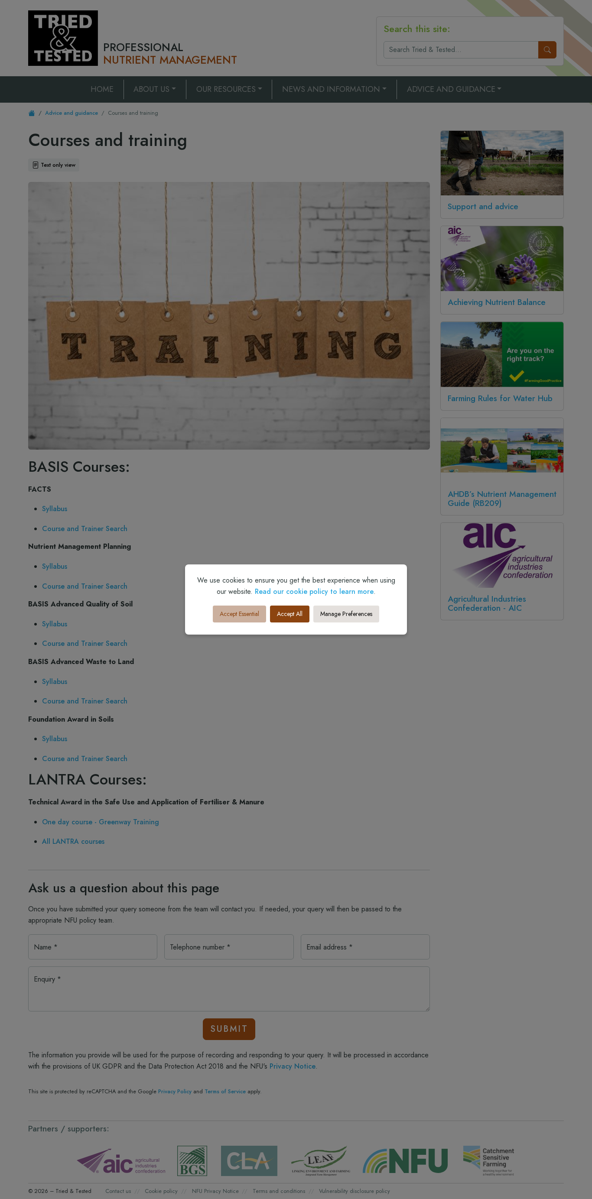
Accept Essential (239, 613)
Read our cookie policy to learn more (314, 591)
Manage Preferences (346, 613)
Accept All (290, 613)
